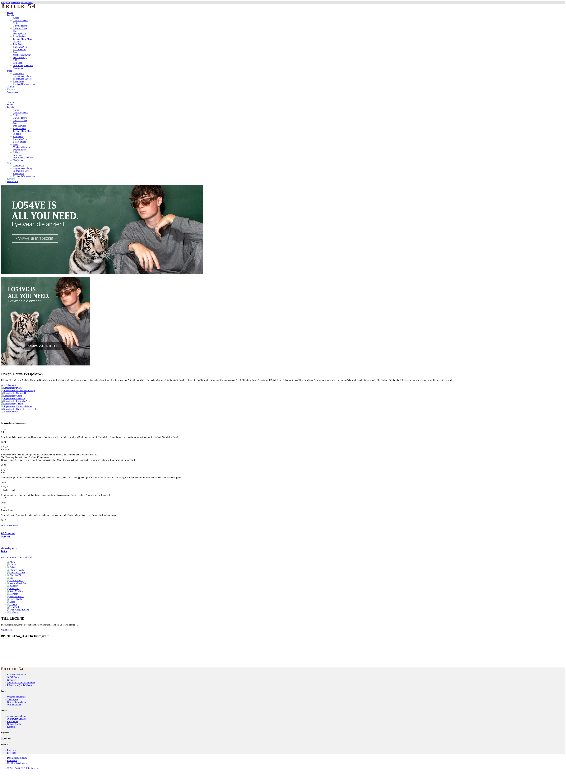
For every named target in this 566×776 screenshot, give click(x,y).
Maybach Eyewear (22, 55)
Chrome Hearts (20, 25)
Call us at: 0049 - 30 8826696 (21, 682)
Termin (10, 86)
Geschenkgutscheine (16, 702)
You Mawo (18, 68)
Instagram (5, 2)
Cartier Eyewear (20, 20)
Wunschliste (12, 92)
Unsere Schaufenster (16, 696)
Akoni (16, 17)
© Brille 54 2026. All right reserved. (24, 768)
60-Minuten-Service (22, 78)
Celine (16, 23)
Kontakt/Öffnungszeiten (24, 84)
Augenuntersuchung (22, 76)
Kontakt (11, 726)
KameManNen (20, 47)
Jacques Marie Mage (22, 39)
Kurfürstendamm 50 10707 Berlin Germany (16, 677)
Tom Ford (17, 63)
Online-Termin (14, 724)
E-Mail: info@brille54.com (19, 685)
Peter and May (20, 57)
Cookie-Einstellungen (17, 763)
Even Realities (19, 36)
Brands (10, 15)
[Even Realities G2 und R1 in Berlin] (283, 414)
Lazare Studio (19, 49)
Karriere (11, 89)
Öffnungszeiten (14, 704)
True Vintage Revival (23, 65)
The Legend (18, 73)
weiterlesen (6, 629)
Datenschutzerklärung (17, 758)
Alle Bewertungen (9, 525)
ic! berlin (17, 41)
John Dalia (18, 44)
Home (10, 12)
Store (9, 71)
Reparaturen (18, 81)
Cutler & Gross (20, 28)
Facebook (15, 2)
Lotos (15, 52)
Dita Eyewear (19, 33)
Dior (15, 31)
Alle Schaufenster (9, 385)
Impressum (12, 760)
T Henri (16, 60)
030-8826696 (27, 2)
